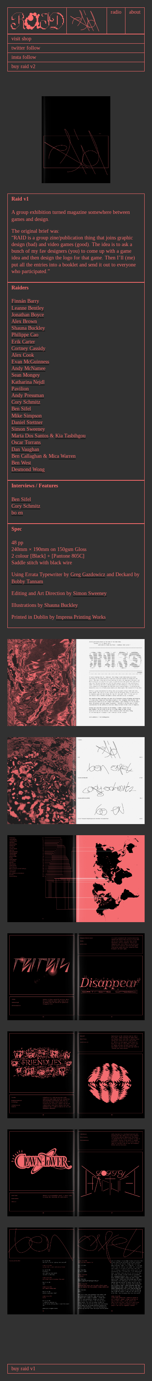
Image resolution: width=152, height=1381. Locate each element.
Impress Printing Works (81, 617)
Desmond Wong (28, 469)
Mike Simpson (26, 416)
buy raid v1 (23, 1368)
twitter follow (25, 48)
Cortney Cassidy (28, 348)
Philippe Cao (24, 334)
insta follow (23, 57)
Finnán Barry (25, 301)
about (135, 12)
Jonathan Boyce (27, 314)
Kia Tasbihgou (70, 436)
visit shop (21, 38)
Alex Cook (22, 355)
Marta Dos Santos (29, 436)
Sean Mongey (25, 375)
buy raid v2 (23, 66)
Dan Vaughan (25, 449)
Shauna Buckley (28, 328)
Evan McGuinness (30, 361)
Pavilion (20, 389)
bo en (17, 512)
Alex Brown (24, 321)
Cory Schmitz (25, 402)
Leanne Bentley (27, 308)
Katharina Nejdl (28, 382)
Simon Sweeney (28, 429)
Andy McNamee (28, 368)
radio (116, 12)
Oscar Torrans (26, 442)
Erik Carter (23, 342)
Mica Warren (62, 456)
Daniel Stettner (27, 422)
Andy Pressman (27, 395)
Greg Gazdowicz (87, 574)
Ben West (21, 463)
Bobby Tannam (27, 581)
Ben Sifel (21, 408)
